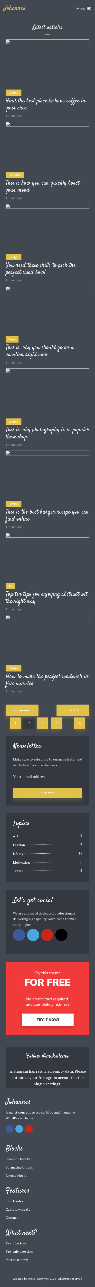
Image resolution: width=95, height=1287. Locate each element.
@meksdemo (55, 1056)
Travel (12, 339)
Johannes (14, 8)
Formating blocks (19, 1167)
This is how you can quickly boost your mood (42, 187)
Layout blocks (16, 1175)
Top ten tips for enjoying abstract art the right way (46, 598)
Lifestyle (14, 92)
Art (10, 586)
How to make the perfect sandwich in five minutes (47, 680)
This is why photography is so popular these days (47, 433)
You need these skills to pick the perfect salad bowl (41, 269)
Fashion (19, 845)
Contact (12, 1217)
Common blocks (18, 1159)
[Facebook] (19, 935)
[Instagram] (61, 935)
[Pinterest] (47, 935)
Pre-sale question (19, 1251)
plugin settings (47, 1084)
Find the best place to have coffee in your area (46, 105)
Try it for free (16, 1243)
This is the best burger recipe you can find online (47, 516)
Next (71, 710)
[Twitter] (33, 935)
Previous (23, 710)
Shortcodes (14, 1201)
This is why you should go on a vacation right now (40, 351)
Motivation (15, 175)
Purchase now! (17, 1259)
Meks (31, 1278)
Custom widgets (18, 1209)
